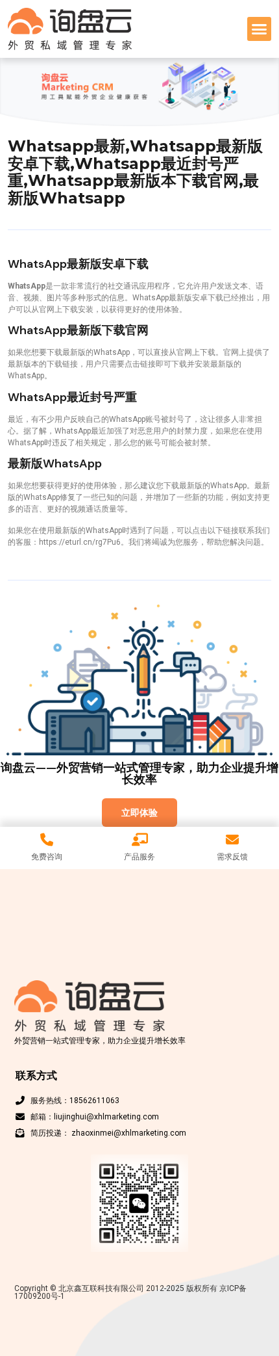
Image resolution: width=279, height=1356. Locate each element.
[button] (259, 29)
